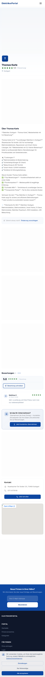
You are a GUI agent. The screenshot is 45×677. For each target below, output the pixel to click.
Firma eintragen (7, 646)
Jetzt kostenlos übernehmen (26, 424)
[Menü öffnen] (41, 3)
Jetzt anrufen (24, 497)
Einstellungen (22, 663)
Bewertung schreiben (15, 386)
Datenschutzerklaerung (14, 658)
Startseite (5, 628)
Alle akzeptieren (22, 673)
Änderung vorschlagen (29, 220)
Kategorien (5, 635)
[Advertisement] (22, 31)
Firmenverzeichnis (8, 632)
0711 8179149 (12, 490)
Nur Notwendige (22, 668)
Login (3, 650)
